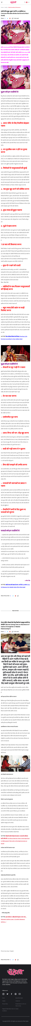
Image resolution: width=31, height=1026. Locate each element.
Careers (3, 1001)
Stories (16, 1008)
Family (6, 7)
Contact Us (17, 1001)
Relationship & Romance (14, 7)
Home (3, 998)
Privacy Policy (5, 1004)
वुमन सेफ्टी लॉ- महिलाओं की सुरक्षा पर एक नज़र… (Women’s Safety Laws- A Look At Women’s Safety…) (13, 919)
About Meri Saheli (19, 998)
